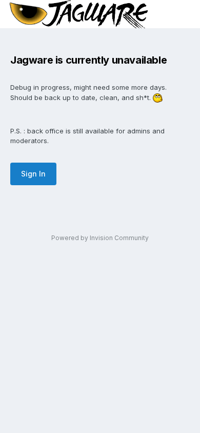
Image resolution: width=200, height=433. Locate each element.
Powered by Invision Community (100, 238)
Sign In (33, 173)
